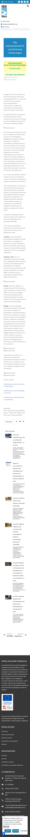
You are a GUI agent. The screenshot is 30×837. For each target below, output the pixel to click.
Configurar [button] (23, 831)
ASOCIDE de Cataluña (8, 762)
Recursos (4, 744)
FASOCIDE (4, 755)
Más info (6, 827)
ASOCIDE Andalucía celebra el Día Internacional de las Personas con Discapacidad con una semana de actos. (18, 604)
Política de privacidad (8, 734)
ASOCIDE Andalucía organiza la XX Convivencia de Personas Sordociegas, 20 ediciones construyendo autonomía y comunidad (18, 534)
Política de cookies (7, 738)
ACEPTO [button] (8, 831)
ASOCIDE (4, 759)
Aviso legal (5, 731)
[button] (19, 2)
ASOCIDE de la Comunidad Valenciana (12, 765)
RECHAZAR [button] (16, 831)
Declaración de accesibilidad (10, 741)
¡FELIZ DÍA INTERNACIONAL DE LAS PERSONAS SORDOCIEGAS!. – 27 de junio (19, 440)
